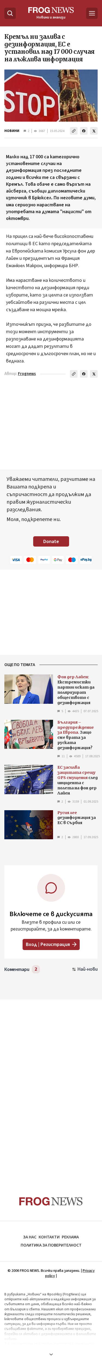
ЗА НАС (29, 1237)
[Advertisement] (51, 1087)
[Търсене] (10, 13)
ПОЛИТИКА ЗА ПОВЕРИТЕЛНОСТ (51, 1245)
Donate (51, 541)
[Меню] (92, 13)
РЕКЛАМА (70, 1237)
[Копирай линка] (74, 131)
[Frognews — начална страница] (51, 1201)
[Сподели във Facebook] (84, 131)
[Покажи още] (51, 1354)
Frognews (27, 374)
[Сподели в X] (94, 131)
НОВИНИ (11, 130)
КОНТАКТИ (49, 1237)
